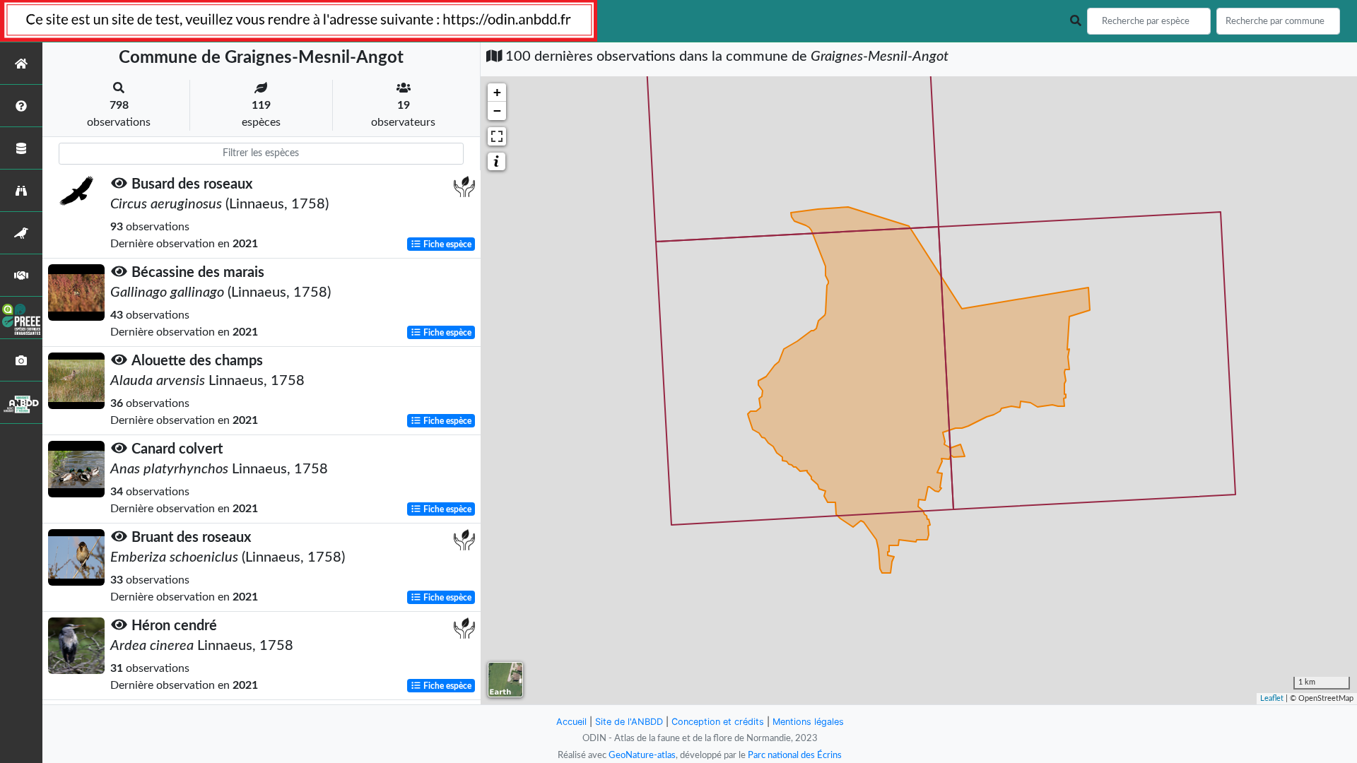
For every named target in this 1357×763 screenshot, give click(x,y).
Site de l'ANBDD (629, 721)
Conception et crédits (717, 721)
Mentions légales (808, 721)
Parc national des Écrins (795, 755)
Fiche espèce (446, 244)
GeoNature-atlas (642, 755)
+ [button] (497, 92)
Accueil (571, 721)
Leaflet (1271, 698)
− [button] (497, 110)
